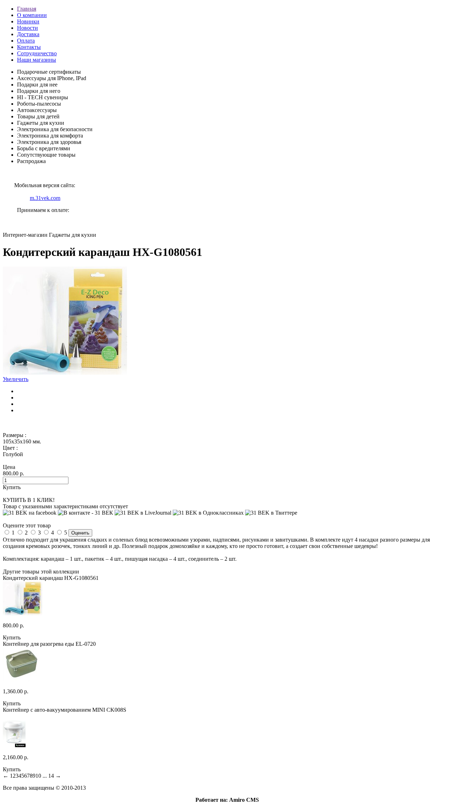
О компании (32, 15)
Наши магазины (36, 60)
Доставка (28, 34)
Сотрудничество (37, 53)
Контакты (29, 47)
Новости (27, 28)
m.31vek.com (45, 198)
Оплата (26, 41)
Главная (26, 9)
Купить (12, 637)
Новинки (28, 21)
